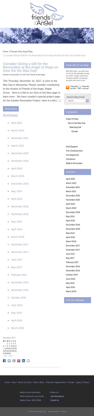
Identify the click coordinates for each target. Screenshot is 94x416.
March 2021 (17, 145)
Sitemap (63, 411)
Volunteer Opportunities (56, 382)
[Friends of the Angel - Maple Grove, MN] (47, 14)
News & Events (24, 382)
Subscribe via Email (85, 87)
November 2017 (20, 252)
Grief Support (71, 147)
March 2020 (17, 176)
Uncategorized (72, 155)
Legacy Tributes (82, 382)
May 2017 (16, 267)
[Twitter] (61, 392)
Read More (11, 108)
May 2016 (16, 312)
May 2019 (16, 191)
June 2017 (17, 259)
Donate (74, 131)
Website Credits (53, 411)
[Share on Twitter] (9, 360)
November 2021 (20, 138)
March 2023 (17, 130)
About (14, 382)
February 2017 (19, 274)
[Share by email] (28, 360)
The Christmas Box (74, 151)
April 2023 (16, 123)
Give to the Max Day (76, 123)
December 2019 (20, 183)
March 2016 (17, 328)
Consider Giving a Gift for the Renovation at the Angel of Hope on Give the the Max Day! (30, 67)
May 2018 (16, 221)
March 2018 (17, 237)
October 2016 (18, 297)
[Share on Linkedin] (23, 360)
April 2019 (16, 199)
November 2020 (20, 161)
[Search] (87, 100)
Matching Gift (75, 127)
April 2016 (16, 320)
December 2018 (20, 206)
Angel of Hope (72, 119)
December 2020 (20, 153)
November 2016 (20, 290)
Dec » (11, 356)
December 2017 (20, 244)
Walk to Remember (74, 163)
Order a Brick (38, 382)
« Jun (5, 356)
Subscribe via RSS (73, 87)
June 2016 (17, 305)
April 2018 (16, 229)
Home (5, 51)
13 (4, 348)
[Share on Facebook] (4, 360)
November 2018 (20, 214)
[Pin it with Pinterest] (18, 360)
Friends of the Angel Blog (21, 51)
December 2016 (20, 282)
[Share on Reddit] (13, 360)
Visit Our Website (75, 300)
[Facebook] (59, 392)
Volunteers (70, 159)
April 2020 (16, 168)
